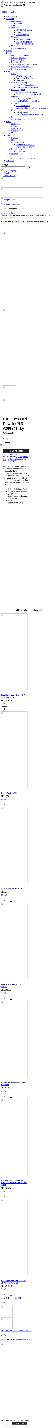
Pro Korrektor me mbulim (21, 119)
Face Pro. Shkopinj (19, 83)
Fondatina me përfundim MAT (28, 94)
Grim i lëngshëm (18, 90)
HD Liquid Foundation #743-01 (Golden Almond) (13, 1281)
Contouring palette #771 (11, 889)
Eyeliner (14, 138)
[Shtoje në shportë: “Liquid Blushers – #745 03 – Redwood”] (11, 1096)
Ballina (4, 222)
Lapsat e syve (16, 149)
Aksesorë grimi (17, 21)
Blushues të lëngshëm (25, 78)
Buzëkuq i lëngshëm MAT (22, 55)
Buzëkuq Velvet (17, 60)
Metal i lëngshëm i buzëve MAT (24, 64)
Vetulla (14, 46)
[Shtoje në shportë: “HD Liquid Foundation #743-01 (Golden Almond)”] (11, 1294)
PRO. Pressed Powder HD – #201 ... (16, 1330)
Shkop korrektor (23, 106)
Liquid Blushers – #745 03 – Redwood (13, 1083)
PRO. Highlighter (23, 99)
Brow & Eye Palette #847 (11, 1298)
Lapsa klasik (21, 151)
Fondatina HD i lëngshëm (26, 92)
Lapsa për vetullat (18, 142)
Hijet (13, 140)
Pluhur (14, 110)
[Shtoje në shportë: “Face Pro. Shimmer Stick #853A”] (11, 998)
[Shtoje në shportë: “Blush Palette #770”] (11, 804)
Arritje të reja (11, 16)
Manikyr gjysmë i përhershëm (23, 158)
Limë (18, 32)
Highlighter (15, 96)
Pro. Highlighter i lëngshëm (27, 101)
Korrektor (15, 103)
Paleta (8, 122)
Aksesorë (10, 19)
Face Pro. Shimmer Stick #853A (12, 985)
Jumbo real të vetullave (25, 144)
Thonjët (9, 156)
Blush (13, 73)
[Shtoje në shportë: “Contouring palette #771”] (11, 900)
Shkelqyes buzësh (18, 69)
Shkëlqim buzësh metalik (21, 67)
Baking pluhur (22, 112)
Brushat (14, 25)
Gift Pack (10, 160)
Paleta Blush (16, 128)
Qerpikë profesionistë (25, 44)
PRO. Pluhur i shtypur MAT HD (29, 115)
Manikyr (14, 28)
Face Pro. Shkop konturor (26, 85)
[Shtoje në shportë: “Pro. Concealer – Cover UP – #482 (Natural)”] (11, 709)
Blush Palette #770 (9, 793)
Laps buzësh (16, 62)
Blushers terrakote (23, 76)
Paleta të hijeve (17, 131)
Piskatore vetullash (18, 48)
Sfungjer (19, 23)
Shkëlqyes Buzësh (8, 12)
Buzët (8, 53)
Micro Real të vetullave (25, 147)
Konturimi (15, 126)
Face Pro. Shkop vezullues (27, 87)
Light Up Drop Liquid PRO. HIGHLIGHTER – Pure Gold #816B (14, 1182)
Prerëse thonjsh (22, 35)
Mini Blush (20, 80)
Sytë (8, 135)
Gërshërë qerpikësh (24, 39)
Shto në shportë (17, 451)
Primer (14, 117)
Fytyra (8, 71)
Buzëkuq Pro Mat (18, 57)
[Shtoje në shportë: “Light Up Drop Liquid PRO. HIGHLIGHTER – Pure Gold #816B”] (11, 1196)
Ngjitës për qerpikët (24, 41)
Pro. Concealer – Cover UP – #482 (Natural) (13, 696)
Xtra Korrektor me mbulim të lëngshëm (32, 108)
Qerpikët (14, 37)
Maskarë (14, 154)
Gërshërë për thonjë (24, 30)
